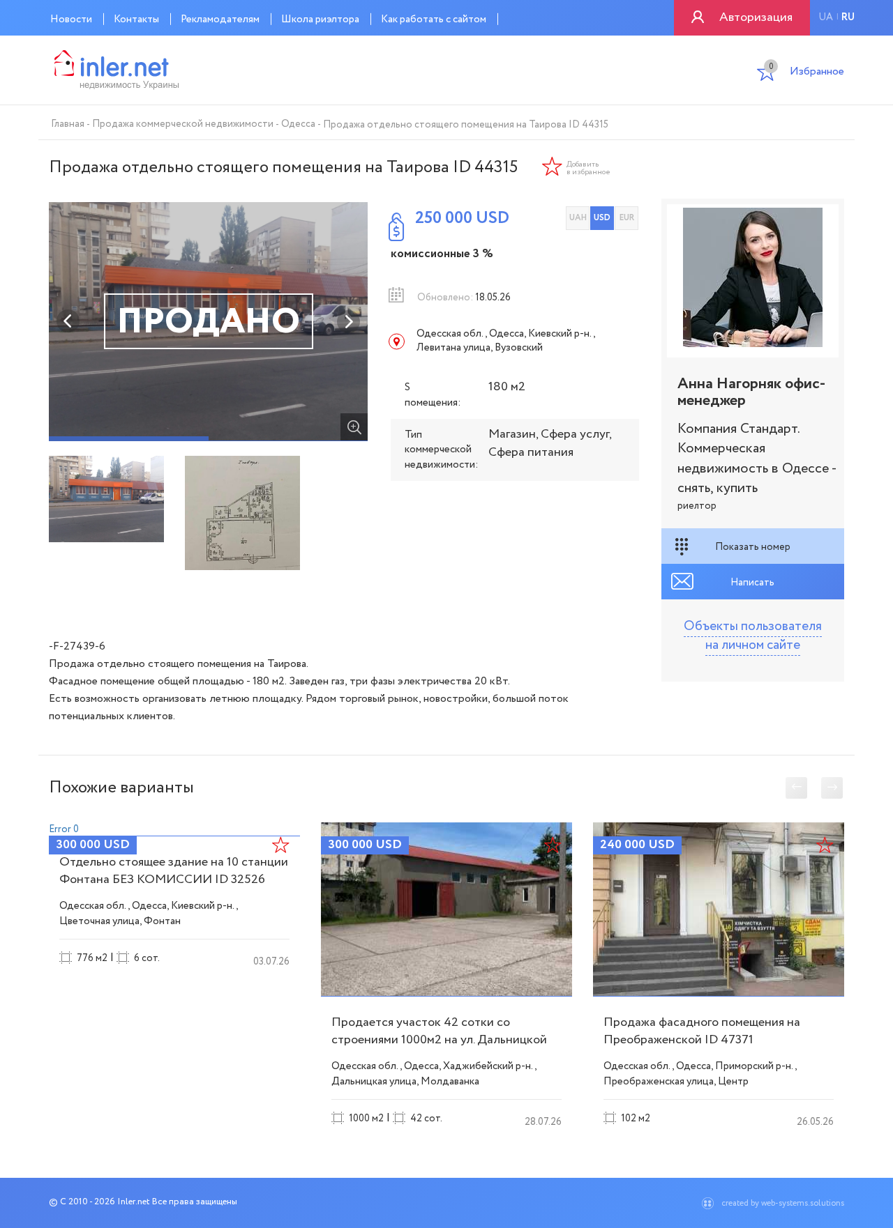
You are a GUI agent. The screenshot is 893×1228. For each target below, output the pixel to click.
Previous (68, 321)
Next (348, 321)
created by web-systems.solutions (782, 1203)
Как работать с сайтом (433, 19)
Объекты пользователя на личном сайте (753, 636)
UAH (578, 218)
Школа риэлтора (320, 19)
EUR (627, 218)
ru (848, 17)
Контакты (136, 19)
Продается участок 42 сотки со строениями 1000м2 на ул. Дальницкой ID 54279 (439, 1039)
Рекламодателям (220, 19)
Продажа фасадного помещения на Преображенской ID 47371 (701, 1031)
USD (602, 218)
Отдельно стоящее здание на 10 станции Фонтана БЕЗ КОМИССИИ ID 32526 (173, 871)
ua (825, 17)
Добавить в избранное (588, 168)
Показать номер (752, 547)
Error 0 (64, 829)
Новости (71, 19)
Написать (752, 583)
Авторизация (756, 17)
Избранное (806, 72)
